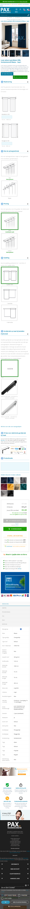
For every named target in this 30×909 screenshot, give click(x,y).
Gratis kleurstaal (7, 74)
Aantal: (13, 525)
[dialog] (15, 896)
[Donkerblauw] (4, 483)
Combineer (9, 546)
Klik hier (3, 440)
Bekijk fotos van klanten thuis (20, 852)
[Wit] (17, 483)
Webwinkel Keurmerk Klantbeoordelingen (14, 859)
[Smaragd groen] (23, 489)
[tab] (15, 604)
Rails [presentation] (3, 620)
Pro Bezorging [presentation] (6, 612)
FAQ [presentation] (3, 616)
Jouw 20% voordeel (13, 510)
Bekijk (19, 568)
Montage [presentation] (4, 624)
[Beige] (17, 489)
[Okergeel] (10, 489)
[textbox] (13, 15)
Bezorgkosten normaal (19, 513)
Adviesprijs (10, 504)
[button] (15, 906)
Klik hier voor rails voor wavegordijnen (11, 426)
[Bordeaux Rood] (4, 489)
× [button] (28, 885)
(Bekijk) (25, 1)
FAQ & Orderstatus (5, 4)
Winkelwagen (24, 9)
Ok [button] (5, 902)
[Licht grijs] (4, 496)
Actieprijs (10, 507)
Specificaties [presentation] (5, 604)
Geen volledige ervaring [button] (19, 902)
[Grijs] (23, 483)
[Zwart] (10, 496)
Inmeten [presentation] (4, 608)
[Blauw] (10, 483)
